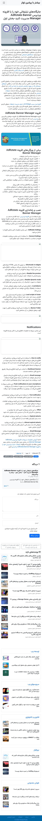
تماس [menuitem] (33, 817)
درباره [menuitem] (26, 817)
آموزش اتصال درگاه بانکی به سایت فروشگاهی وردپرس (26, 658)
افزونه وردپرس (24, 216)
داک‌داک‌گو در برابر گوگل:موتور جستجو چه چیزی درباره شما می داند (26, 691)
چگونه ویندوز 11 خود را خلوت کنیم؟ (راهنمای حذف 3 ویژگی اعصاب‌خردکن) (25, 565)
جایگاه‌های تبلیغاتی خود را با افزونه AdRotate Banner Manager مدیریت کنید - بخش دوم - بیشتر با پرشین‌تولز (21, 473)
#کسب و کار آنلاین (8, 456)
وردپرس (35, 119)
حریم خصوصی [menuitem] (11, 817)
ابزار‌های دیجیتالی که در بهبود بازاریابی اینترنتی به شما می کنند (21, 85)
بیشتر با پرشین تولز (30, 3)
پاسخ (5, 486)
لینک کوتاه (19, 453)
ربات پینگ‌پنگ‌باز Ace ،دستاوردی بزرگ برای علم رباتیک (26, 625)
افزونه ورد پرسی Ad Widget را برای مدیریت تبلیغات (25, 104)
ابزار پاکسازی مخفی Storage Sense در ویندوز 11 (25, 599)
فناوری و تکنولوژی (32, 717)
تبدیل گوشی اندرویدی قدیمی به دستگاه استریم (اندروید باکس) (26, 633)
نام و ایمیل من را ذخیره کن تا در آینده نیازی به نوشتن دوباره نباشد (21, 530)
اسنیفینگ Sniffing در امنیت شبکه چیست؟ (27, 574)
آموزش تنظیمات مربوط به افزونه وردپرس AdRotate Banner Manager (23, 441)
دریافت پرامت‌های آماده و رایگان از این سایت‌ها (26, 616)
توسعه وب (35, 651)
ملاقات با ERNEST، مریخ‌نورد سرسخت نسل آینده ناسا (25, 738)
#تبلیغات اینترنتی (19, 456)
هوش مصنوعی (33, 783)
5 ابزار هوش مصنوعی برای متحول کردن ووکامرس (25, 665)
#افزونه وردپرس (28, 456)
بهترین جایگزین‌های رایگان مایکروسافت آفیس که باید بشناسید (26, 557)
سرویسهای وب (33, 684)
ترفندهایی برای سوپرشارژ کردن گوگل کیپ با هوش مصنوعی (25, 698)
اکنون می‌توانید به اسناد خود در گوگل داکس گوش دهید (25, 705)
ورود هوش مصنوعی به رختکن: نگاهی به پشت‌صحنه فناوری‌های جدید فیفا (24, 731)
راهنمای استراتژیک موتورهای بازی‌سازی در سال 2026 (26, 608)
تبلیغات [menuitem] (20, 817)
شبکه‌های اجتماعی (27, 55)
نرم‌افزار (36, 750)
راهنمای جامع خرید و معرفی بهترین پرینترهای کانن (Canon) (25, 582)
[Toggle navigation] (4, 3)
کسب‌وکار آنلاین (19, 70)
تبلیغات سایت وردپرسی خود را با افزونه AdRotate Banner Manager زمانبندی (21, 445)
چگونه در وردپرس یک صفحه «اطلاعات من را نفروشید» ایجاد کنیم (27, 673)
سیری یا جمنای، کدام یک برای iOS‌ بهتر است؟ (27, 591)
